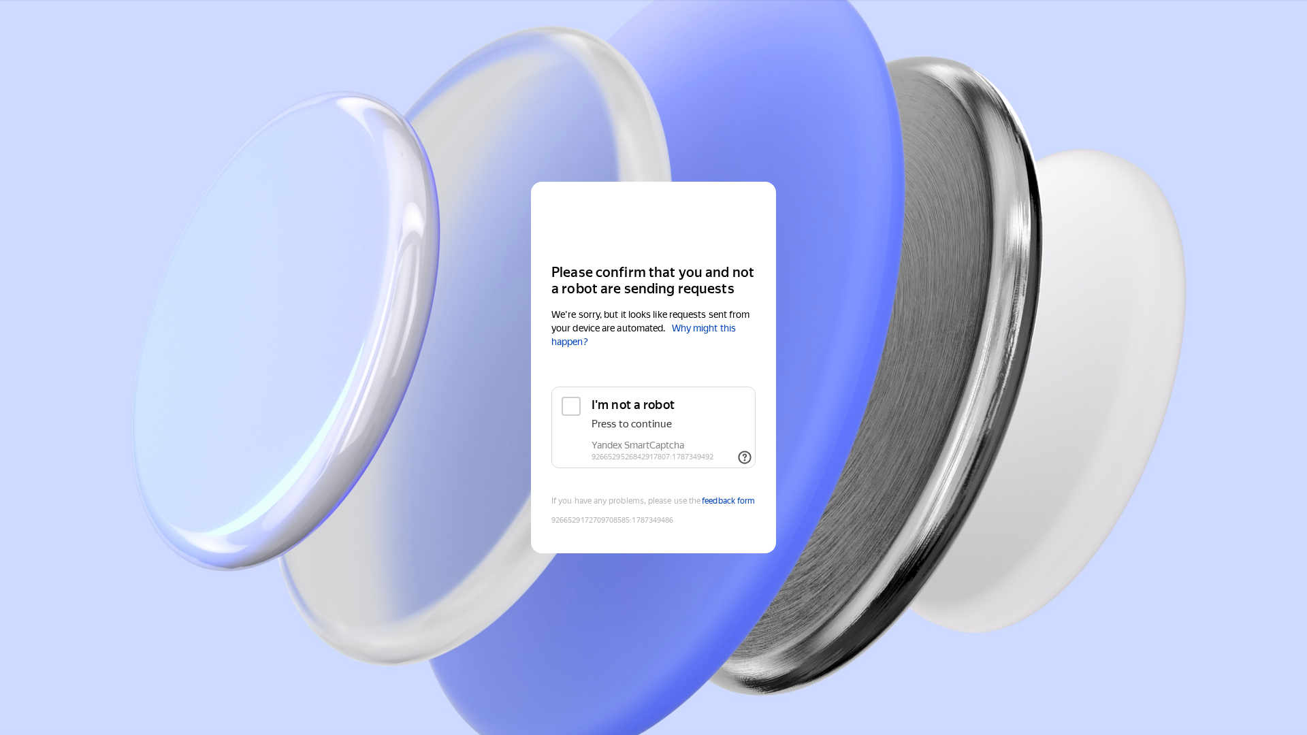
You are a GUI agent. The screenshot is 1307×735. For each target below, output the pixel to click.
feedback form (728, 501)
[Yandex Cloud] (653, 221)
